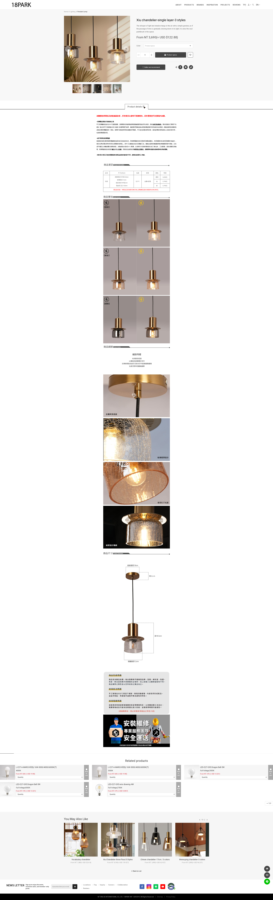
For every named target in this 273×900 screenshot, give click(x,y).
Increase (151, 55)
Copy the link (191, 67)
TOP (269, 803)
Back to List (137, 871)
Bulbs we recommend (152, 67)
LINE (186, 67)
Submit (75, 886)
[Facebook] (142, 886)
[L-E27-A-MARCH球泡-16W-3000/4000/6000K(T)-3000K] (99, 772)
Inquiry (102, 885)
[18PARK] (21, 4)
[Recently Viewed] (267, 869)
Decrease (138, 55)
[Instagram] (149, 886)
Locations (87, 885)
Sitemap (160, 897)
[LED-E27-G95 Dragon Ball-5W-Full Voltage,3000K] (191, 772)
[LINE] (155, 886)
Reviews (86, 888)
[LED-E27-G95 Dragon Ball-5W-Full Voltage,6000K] (7, 789)
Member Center (249, 4)
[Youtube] (162, 886)
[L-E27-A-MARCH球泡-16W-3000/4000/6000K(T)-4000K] (7, 772)
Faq (95, 885)
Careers (111, 885)
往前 (200, 820)
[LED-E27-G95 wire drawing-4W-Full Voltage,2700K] (99, 789)
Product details (134, 106)
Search (253, 5)
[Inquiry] (267, 875)
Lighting (72, 11)
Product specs (150, 46)
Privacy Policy (170, 897)
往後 (207, 820)
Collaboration (123, 885)
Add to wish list (190, 55)
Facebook (180, 67)
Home (66, 11)
